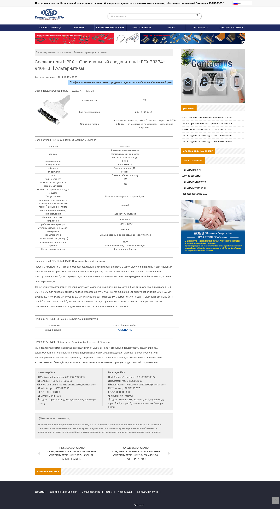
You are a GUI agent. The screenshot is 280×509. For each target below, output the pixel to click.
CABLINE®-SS (125, 329)
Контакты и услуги (230, 27)
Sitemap (139, 505)
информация (200, 27)
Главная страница (50, 27)
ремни (171, 27)
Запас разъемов (141, 27)
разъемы (79, 27)
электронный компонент (110, 27)
